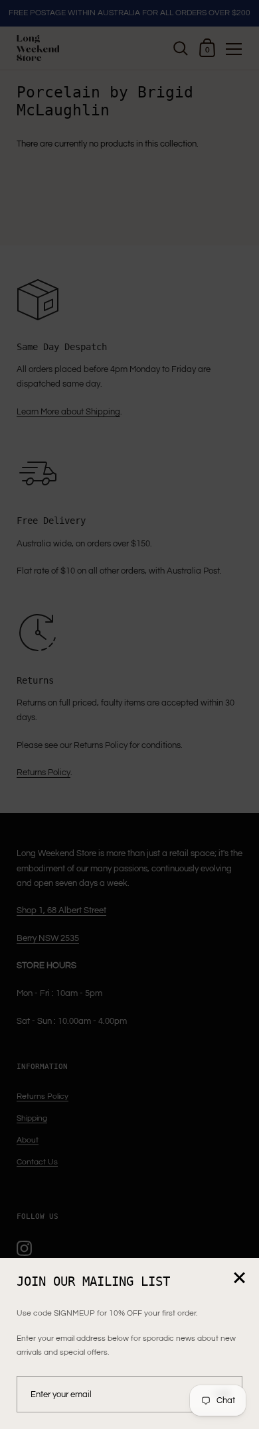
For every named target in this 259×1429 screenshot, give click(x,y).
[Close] (239, 1279)
